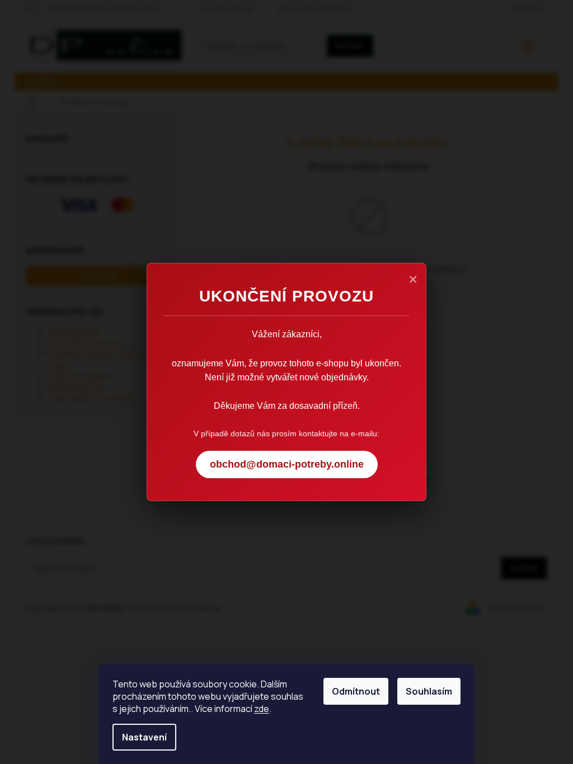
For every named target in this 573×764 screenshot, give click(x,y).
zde (261, 708)
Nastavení (144, 737)
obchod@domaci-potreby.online (287, 464)
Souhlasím (429, 691)
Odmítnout (356, 691)
